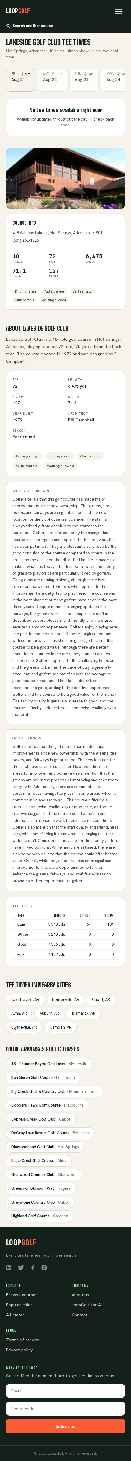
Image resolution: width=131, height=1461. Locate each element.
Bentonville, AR (65, 999)
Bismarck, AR (83, 1013)
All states (15, 1315)
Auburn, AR (49, 1013)
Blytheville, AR (24, 1027)
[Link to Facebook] (32, 1267)
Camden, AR (61, 1027)
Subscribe (65, 1426)
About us (80, 1294)
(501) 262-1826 (25, 240)
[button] (119, 11)
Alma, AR (19, 1013)
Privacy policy (19, 1350)
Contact (79, 1315)
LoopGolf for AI (87, 1305)
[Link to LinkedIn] (9, 1267)
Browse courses (21, 1294)
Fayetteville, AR (25, 999)
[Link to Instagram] (44, 1267)
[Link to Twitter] (21, 1267)
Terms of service (22, 1340)
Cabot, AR (101, 999)
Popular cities (19, 1305)
